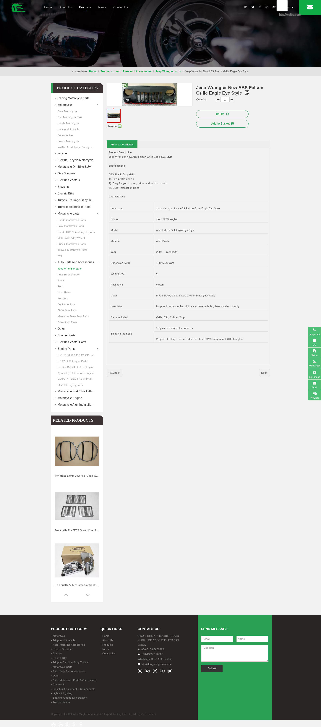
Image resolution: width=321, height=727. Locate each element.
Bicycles (63, 186)
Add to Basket (220, 123)
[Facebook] (260, 7)
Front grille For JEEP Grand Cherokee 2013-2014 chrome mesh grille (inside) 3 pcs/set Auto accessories (77, 530)
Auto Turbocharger (69, 274)
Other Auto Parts (67, 322)
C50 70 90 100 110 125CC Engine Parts (78, 355)
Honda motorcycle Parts (72, 219)
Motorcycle (65, 104)
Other (61, 328)
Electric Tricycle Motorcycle (75, 160)
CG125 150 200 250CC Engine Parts (78, 367)
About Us (65, 7)
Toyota (61, 280)
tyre (60, 255)
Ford (60, 286)
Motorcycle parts (69, 213)
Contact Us (120, 7)
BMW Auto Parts (67, 310)
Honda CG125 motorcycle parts (76, 232)
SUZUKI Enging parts (70, 385)
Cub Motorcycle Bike (70, 117)
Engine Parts (66, 348)
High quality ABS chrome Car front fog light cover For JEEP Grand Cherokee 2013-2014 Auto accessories (77, 584)
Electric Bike (66, 193)
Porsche (62, 298)
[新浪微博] (274, 7)
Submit (212, 668)
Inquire (220, 114)
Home (48, 7)
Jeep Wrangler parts (70, 268)
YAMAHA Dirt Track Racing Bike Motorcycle (78, 147)
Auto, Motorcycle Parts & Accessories (74, 680)
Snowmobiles (65, 135)
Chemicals (59, 684)
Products (85, 7)
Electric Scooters (69, 180)
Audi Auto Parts (67, 304)
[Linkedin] (267, 7)
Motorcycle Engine (70, 398)
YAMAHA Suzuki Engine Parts (75, 378)
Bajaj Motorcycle (67, 111)
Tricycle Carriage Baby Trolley (78, 200)
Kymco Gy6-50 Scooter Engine (76, 372)
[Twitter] (253, 7)
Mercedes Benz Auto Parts (73, 316)
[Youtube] (169, 670)
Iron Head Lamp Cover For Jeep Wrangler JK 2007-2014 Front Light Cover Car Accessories (77, 475)
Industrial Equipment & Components (74, 688)
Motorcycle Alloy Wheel (71, 237)
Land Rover (64, 292)
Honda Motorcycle (68, 123)
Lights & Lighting (62, 693)
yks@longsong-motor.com (157, 664)
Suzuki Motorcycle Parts (72, 243)
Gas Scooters (67, 173)
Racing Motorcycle (68, 129)
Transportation (61, 702)
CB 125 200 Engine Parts (72, 361)
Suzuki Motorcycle (68, 141)
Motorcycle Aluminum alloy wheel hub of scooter (78, 404)
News (102, 7)
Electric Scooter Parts (72, 342)
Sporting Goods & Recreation (70, 697)
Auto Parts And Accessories (76, 262)
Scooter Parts (66, 335)
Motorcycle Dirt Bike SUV (74, 166)
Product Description (122, 144)
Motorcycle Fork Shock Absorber (78, 391)
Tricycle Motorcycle (64, 640)
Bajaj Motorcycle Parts (71, 225)
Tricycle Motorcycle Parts (74, 206)
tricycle (62, 153)
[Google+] (246, 7)
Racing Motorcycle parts (73, 98)
